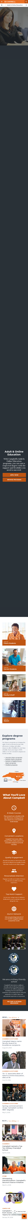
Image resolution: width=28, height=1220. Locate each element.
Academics (5, 1144)
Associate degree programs (13, 757)
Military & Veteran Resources (14, 1002)
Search (26, 1)
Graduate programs (11, 765)
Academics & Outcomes (10, 1039)
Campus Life (6, 1208)
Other (4, 1176)
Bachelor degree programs (13, 759)
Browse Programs (14, 479)
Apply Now (14, 475)
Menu (1, 1)
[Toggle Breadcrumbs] (26, 5)
